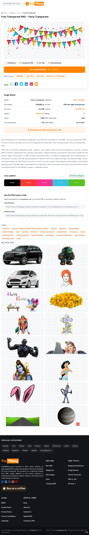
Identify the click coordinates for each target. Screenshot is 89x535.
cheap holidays (74, 228)
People (21, 446)
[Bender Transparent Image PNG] (66, 393)
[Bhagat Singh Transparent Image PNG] (66, 278)
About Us (27, 507)
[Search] (27, 4)
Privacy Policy (6, 512)
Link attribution (9, 203)
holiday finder (62, 232)
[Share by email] (36, 85)
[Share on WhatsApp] (11, 85)
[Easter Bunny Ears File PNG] (22, 393)
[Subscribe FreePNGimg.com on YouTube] (16, 481)
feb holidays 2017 (8, 238)
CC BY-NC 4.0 (80, 109)
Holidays (81, 100)
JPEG (31, 76)
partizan (25, 232)
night (18, 232)
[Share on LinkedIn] (26, 85)
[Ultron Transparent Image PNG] (22, 347)
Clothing (6, 450)
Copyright (4, 521)
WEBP (20, 76)
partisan (54, 228)
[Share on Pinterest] (31, 85)
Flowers (37, 446)
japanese (62, 228)
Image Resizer (73, 470)
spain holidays (80, 235)
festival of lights (7, 232)
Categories (50, 470)
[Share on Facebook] (16, 85)
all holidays (50, 235)
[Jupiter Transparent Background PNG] (66, 416)
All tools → (72, 483)
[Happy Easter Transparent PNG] (22, 301)
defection (34, 232)
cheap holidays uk (22, 235)
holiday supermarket (47, 232)
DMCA (3, 503)
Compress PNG (29, 521)
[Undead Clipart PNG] (66, 255)
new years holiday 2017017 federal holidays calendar (30, 228)
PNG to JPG (72, 479)
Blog (25, 503)
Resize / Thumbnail (57, 76)
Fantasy (25, 450)
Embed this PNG (9, 211)
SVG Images (50, 474)
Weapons (15, 450)
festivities (5, 228)
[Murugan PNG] (66, 347)
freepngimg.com (61, 530)
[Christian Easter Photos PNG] (66, 324)
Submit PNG (28, 516)
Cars (13, 446)
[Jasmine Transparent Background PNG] (66, 370)
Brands (75, 446)
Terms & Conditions (8, 516)
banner (82, 232)
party (19, 238)
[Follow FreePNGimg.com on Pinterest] (9, 481)
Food (29, 446)
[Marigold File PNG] (66, 301)
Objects (34, 450)
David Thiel (40, 113)
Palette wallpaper (77, 176)
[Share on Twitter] (21, 85)
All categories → (46, 450)
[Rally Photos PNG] (22, 278)
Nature (46, 446)
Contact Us (27, 512)
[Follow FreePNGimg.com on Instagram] (13, 481)
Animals (5, 446)
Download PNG (46, 69)
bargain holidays (37, 235)
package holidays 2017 (64, 235)
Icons (48, 479)
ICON (41, 76)
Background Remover (76, 466)
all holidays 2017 (8, 235)
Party (75, 100)
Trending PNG (51, 483)
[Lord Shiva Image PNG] (22, 370)
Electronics (56, 446)
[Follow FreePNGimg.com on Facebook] (2, 481)
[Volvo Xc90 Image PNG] (22, 255)
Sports (66, 446)
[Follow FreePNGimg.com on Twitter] (6, 481)
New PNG (49, 466)
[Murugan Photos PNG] (22, 324)
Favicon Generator (74, 474)
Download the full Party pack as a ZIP (45, 130)
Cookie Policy (6, 507)
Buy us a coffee (16, 488)
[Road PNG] (22, 416)
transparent (74, 232)
